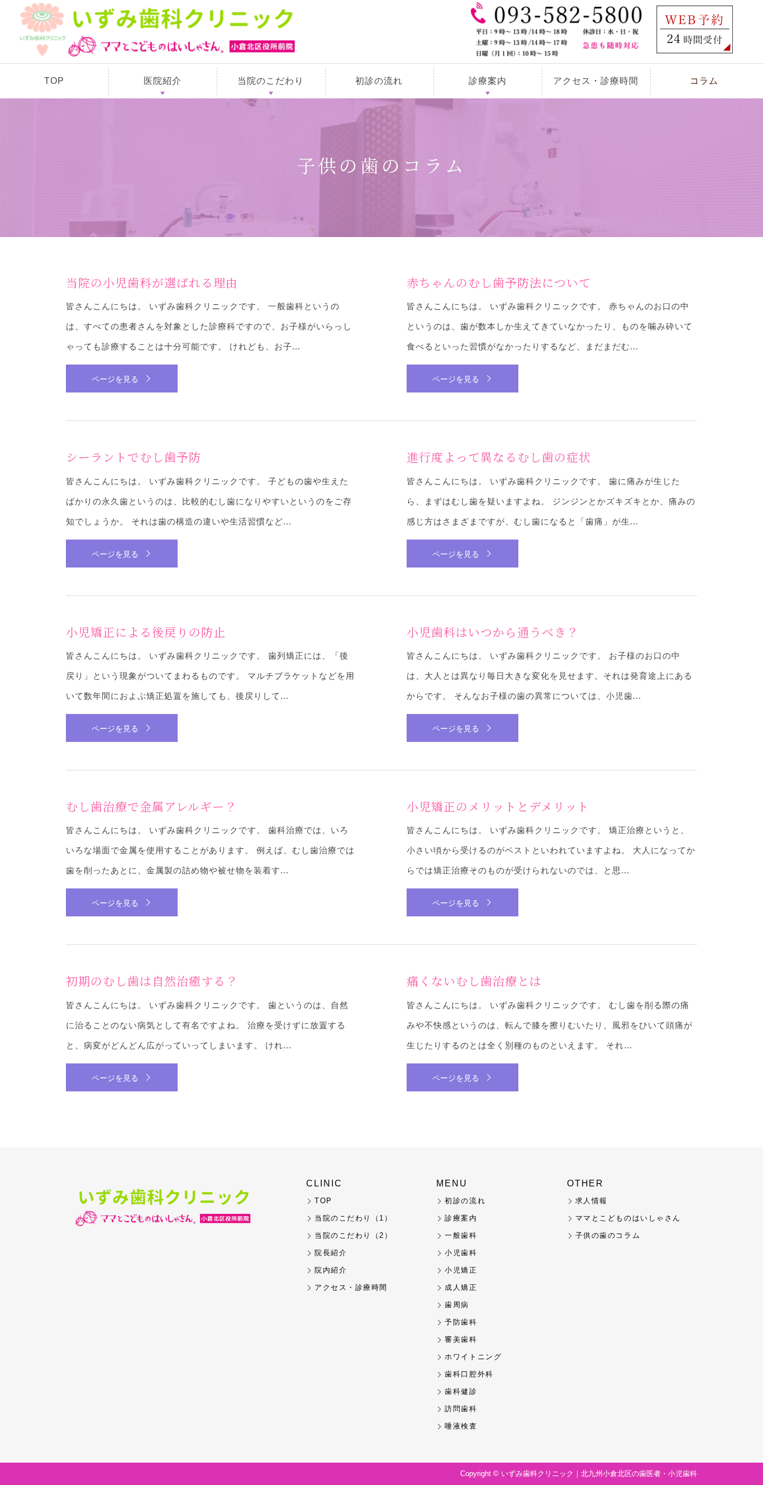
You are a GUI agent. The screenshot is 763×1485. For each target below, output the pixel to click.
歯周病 (457, 1304)
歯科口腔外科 (469, 1374)
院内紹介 (330, 1270)
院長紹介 (330, 1252)
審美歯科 (461, 1339)
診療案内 (488, 81)
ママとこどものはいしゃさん (628, 1218)
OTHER (585, 1183)
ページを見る (115, 379)
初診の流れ (379, 81)
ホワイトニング (473, 1356)
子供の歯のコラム (607, 1235)
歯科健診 (461, 1391)
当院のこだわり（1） (353, 1218)
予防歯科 (461, 1322)
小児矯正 (461, 1270)
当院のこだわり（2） (353, 1235)
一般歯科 (461, 1235)
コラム (704, 81)
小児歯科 (461, 1252)
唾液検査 (461, 1426)
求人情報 (591, 1200)
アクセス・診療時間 (595, 81)
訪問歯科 (461, 1408)
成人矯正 (461, 1287)
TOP (54, 81)
